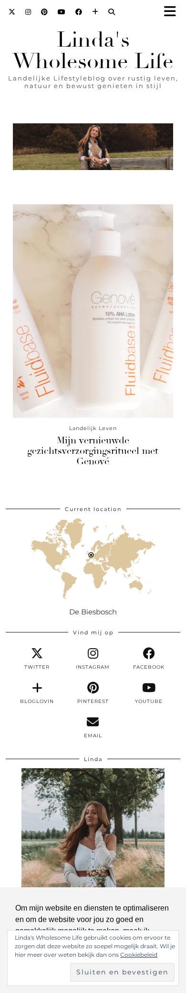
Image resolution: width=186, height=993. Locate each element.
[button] (173, 12)
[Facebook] (79, 12)
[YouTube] (62, 12)
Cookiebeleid (138, 954)
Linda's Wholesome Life (93, 50)
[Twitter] (12, 12)
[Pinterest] (44, 12)
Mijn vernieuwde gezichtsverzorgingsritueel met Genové (92, 450)
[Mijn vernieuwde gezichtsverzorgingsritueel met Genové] (93, 311)
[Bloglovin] (95, 12)
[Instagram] (28, 12)
